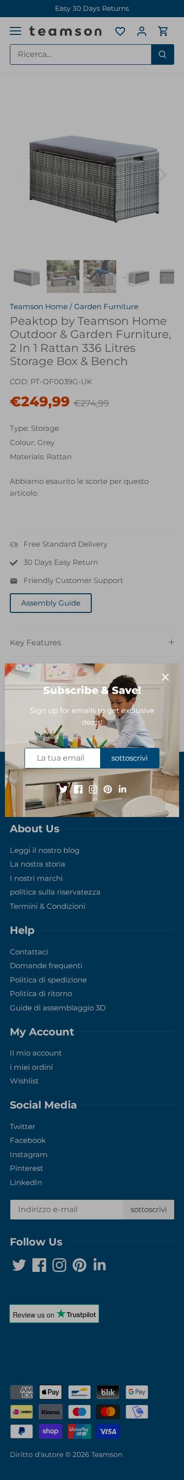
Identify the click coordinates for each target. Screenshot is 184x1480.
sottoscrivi (129, 758)
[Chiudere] (165, 677)
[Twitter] (63, 788)
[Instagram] (93, 788)
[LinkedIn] (122, 788)
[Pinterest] (108, 788)
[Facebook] (78, 788)
